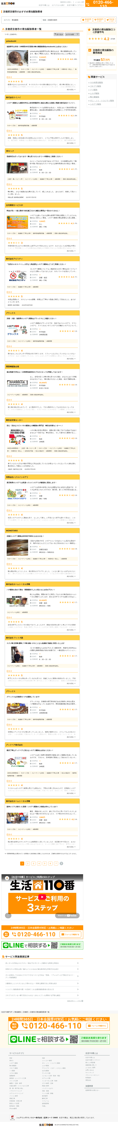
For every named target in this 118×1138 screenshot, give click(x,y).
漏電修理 (12, 1076)
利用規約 (88, 1077)
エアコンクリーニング (16, 1093)
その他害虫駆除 (96, 82)
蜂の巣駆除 (94, 97)
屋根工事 (12, 1098)
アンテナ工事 (46, 1073)
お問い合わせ (90, 1070)
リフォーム (45, 1101)
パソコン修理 (13, 1096)
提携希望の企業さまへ (92, 1090)
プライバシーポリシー (92, 1075)
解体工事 (45, 1098)
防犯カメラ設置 (14, 1103)
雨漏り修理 (45, 1086)
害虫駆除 (17, 1012)
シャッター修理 (47, 1060)
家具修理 (45, 1096)
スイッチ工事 (13, 1081)
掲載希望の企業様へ (66, 2)
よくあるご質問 (79, 2)
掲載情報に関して (91, 1065)
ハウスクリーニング (15, 1091)
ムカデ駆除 (94, 93)
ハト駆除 (12, 1070)
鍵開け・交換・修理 (15, 1083)
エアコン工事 (46, 1078)
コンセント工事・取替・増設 (51, 1076)
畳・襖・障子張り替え (16, 1088)
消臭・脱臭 (45, 1091)
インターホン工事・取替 (49, 1081)
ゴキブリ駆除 (95, 86)
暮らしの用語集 (90, 1062)
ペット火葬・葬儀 (47, 1093)
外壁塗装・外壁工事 (15, 1101)
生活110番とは (44, 5)
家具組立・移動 (14, 1106)
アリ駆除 (93, 90)
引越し (44, 1106)
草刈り (11, 1060)
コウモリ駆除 (13, 1073)
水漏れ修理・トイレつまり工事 (19, 1086)
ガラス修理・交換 (47, 1083)
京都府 (25, 1012)
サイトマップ (90, 1072)
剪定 (10, 1058)
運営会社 (88, 1080)
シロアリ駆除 (95, 104)
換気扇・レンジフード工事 (17, 1078)
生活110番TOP (6, 1012)
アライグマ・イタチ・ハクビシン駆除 (54, 1068)
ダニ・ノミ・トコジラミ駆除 (102, 100)
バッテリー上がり (47, 1088)
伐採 (43, 1058)
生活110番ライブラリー (75, 5)
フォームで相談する (72, 934)
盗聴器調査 (45, 1103)
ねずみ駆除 (45, 1070)
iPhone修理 (13, 1108)
